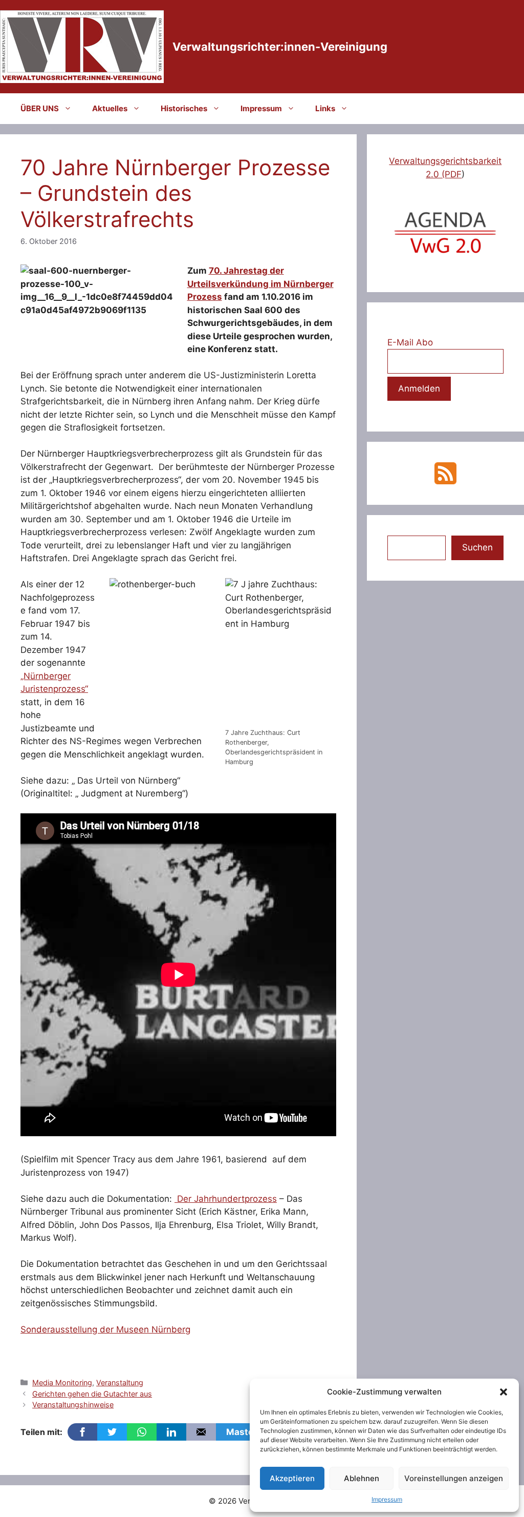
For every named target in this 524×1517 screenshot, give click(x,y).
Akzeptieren (292, 1478)
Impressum (387, 1499)
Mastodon (248, 1432)
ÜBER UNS (39, 108)
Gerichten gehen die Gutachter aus (92, 1393)
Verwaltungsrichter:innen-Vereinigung (279, 46)
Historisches (184, 108)
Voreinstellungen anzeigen (453, 1478)
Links (325, 108)
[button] (503, 1392)
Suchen (477, 547)
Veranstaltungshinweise (73, 1404)
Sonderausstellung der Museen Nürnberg (105, 1329)
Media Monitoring (62, 1382)
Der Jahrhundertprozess (225, 1199)
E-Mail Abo (410, 342)
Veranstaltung (119, 1382)
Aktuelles (109, 108)
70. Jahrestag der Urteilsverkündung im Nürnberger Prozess (260, 283)
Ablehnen (361, 1478)
